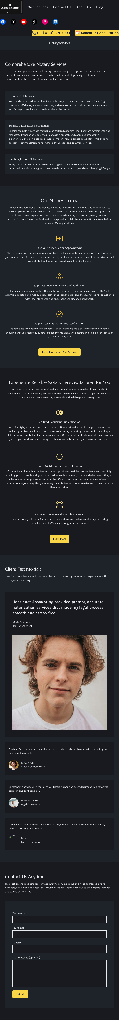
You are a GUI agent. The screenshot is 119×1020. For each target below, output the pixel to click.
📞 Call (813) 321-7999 (51, 33)
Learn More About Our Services (59, 352)
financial (94, 75)
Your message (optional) (26, 957)
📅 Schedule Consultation (97, 33)
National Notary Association (95, 219)
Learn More (59, 538)
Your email (18, 927)
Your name (18, 912)
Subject (16, 942)
